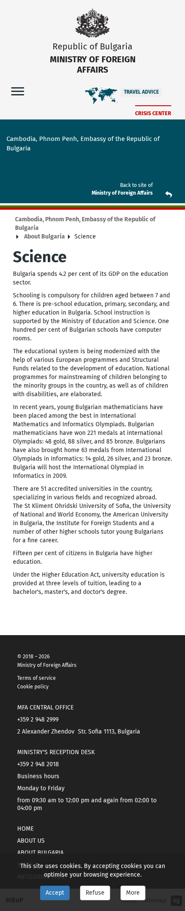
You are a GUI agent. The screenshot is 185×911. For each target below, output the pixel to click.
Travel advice (141, 92)
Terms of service (36, 678)
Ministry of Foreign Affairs (122, 193)
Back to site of (136, 185)
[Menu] (17, 91)
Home (25, 828)
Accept (55, 892)
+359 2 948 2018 (38, 764)
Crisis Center (153, 113)
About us (31, 840)
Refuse (95, 892)
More (133, 892)
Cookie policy (33, 687)
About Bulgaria (44, 236)
